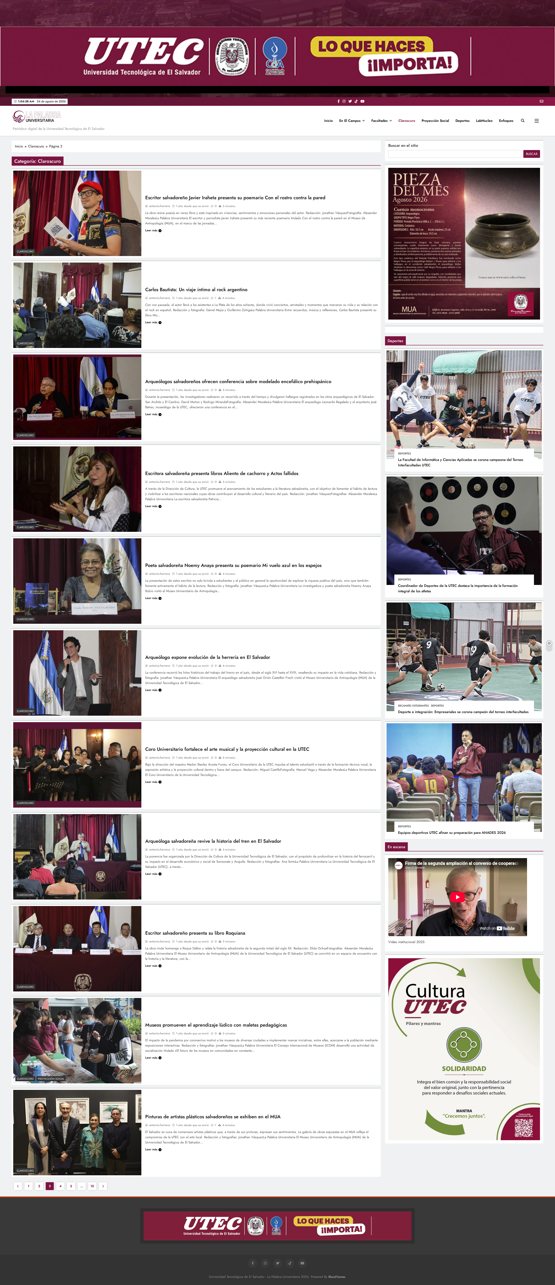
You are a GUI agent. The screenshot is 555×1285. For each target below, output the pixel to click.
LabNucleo (484, 120)
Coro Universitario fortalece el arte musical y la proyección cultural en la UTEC (227, 749)
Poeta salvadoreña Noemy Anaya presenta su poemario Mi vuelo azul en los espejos (233, 565)
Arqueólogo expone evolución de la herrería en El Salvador (207, 657)
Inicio (328, 120)
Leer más (151, 230)
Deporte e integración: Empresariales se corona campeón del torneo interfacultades (463, 711)
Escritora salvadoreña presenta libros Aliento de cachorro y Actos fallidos (221, 473)
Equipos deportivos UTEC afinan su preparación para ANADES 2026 (452, 832)
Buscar (531, 154)
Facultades (379, 120)
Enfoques (506, 120)
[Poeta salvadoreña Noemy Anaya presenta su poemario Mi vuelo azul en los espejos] (77, 581)
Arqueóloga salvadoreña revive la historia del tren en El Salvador (213, 841)
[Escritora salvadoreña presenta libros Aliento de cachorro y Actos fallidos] (77, 489)
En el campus (350, 120)
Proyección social (435, 120)
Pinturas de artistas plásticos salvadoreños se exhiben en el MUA (213, 1116)
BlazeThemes (336, 1277)
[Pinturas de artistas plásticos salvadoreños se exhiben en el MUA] (77, 1132)
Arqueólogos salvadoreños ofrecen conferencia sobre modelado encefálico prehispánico (238, 381)
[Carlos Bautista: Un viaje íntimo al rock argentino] (77, 305)
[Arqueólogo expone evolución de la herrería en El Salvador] (77, 673)
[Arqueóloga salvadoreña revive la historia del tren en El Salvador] (77, 857)
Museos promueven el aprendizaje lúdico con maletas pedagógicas (216, 1024)
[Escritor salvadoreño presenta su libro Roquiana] (77, 948)
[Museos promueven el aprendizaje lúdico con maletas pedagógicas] (77, 1040)
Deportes (462, 120)
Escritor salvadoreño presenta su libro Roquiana (195, 932)
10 (92, 1186)
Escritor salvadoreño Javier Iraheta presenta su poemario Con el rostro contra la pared (235, 197)
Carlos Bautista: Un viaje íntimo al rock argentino (196, 289)
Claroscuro (406, 120)
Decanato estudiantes (413, 706)
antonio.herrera (159, 206)
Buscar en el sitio (403, 145)
